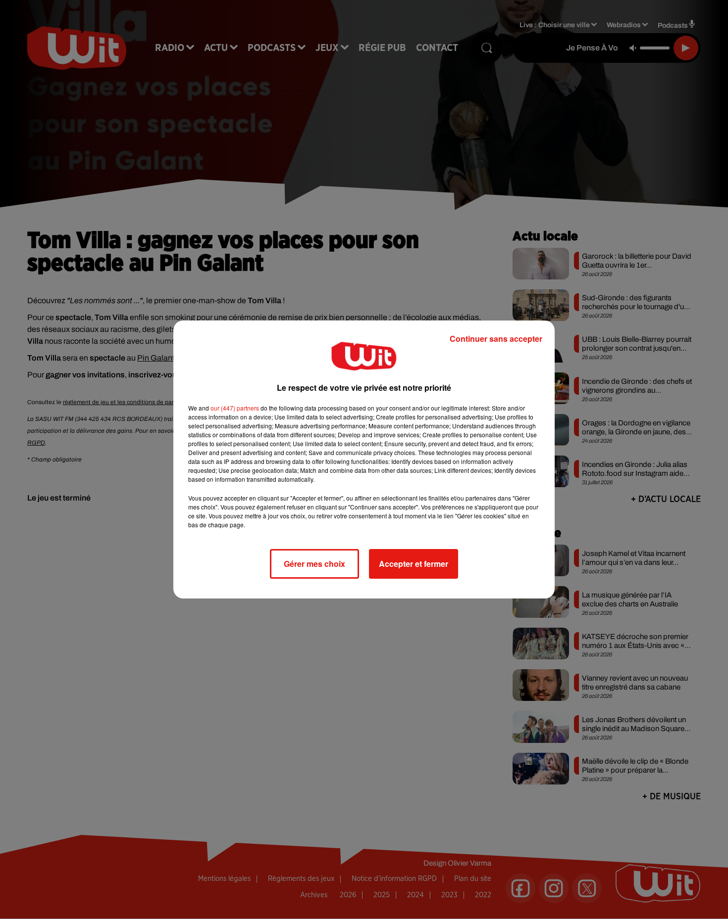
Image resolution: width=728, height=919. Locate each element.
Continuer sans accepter (496, 338)
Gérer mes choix (314, 563)
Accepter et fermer (413, 563)
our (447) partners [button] (234, 408)
